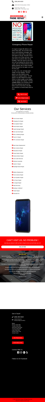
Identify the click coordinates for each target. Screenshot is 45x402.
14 (26, 279)
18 (31, 279)
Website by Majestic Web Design (22, 400)
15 (27, 279)
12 (24, 279)
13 (25, 279)
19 (32, 279)
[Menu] (42, 17)
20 (33, 279)
